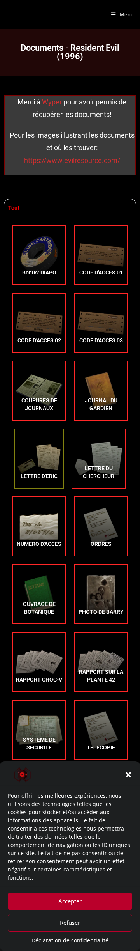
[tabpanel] (70, 526)
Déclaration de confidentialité (70, 940)
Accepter (70, 901)
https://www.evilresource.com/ (72, 160)
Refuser (70, 922)
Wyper (52, 102)
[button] (128, 775)
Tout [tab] (13, 208)
